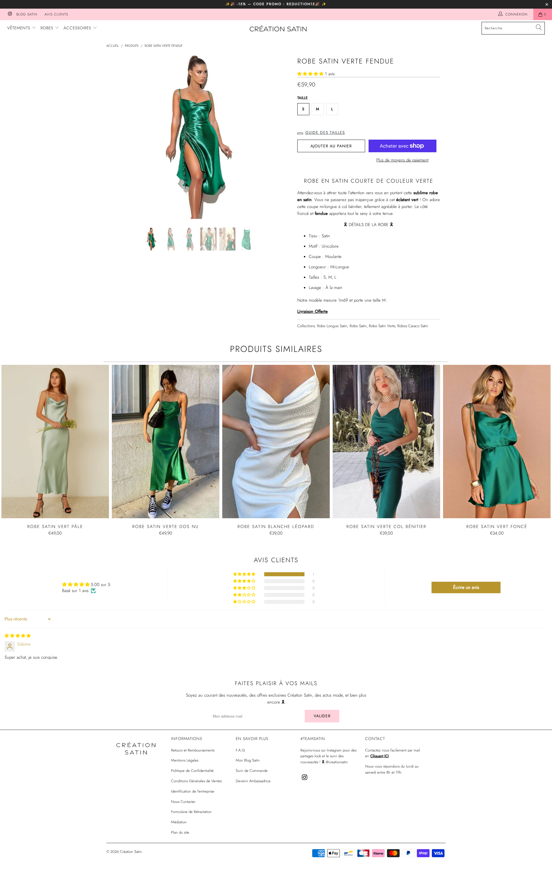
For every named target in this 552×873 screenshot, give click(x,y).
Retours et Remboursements (192, 750)
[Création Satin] (278, 29)
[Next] (281, 137)
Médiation (179, 822)
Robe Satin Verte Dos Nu (165, 441)
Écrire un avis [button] (466, 587)
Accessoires (78, 28)
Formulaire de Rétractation (191, 811)
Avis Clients (56, 14)
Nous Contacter (183, 801)
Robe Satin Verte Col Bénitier (386, 441)
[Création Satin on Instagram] (9, 14)
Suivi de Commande (252, 770)
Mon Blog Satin (248, 760)
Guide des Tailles (325, 132)
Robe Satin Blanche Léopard (276, 441)
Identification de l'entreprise (192, 791)
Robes (48, 28)
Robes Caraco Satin (412, 326)
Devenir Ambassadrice (253, 781)
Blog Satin (26, 14)
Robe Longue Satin (332, 326)
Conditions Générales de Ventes (196, 781)
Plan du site (180, 832)
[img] (18, 636)
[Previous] (116, 137)
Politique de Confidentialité (192, 770)
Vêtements (19, 28)
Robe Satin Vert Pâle (55, 441)
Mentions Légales (184, 760)
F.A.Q (240, 750)
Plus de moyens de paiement (402, 160)
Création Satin (131, 851)
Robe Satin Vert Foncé (497, 441)
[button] (310, 74)
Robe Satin (358, 326)
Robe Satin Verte (382, 326)
